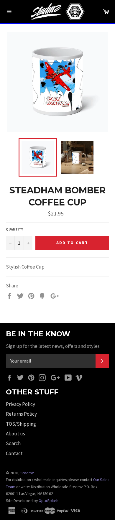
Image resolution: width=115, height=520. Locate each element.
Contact (14, 453)
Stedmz (27, 472)
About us (15, 433)
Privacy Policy (20, 404)
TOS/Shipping (21, 424)
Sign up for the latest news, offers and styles (53, 346)
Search (13, 443)
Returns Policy (21, 414)
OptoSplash (48, 500)
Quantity (14, 229)
